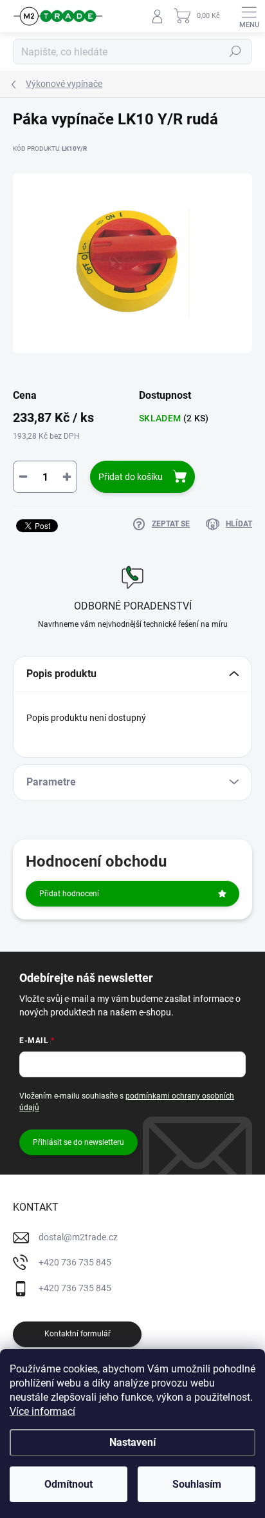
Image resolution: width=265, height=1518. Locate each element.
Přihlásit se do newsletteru (78, 1142)
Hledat (235, 51)
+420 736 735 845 (75, 1262)
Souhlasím (196, 1484)
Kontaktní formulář (77, 1333)
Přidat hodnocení (69, 893)
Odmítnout (68, 1484)
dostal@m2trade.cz (78, 1237)
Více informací (42, 1411)
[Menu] (249, 16)
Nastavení (132, 1442)
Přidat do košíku (130, 477)
